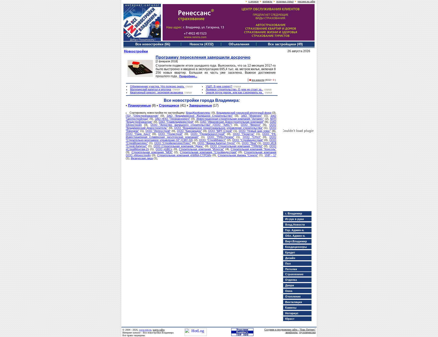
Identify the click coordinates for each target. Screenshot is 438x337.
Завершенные (200, 105)
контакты (267, 1)
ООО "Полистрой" (170, 133)
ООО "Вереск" (251, 124)
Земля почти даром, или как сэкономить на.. (234, 92)
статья (189, 86)
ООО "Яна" (249, 143)
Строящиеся (169, 105)
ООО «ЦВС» (164, 149)
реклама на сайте (306, 1)
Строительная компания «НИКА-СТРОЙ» (184, 155)
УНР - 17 (270, 155)
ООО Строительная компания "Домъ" (179, 146)
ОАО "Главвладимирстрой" (176, 121)
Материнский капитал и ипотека (150, 89)
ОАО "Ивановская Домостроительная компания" (232, 121)
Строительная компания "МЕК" (152, 152)
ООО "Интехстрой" (158, 130)
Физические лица (142, 158)
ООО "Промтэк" (244, 133)
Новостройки (136, 51)
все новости (258, 79)
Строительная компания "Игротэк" (201, 149)
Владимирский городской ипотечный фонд (243, 112)
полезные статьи (285, 1)
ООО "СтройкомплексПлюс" (172, 143)
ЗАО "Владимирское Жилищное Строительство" (200, 115)
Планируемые (139, 105)
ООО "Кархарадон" (189, 130)
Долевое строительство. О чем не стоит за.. (234, 89)
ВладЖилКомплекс (198, 112)
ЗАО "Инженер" (251, 115)
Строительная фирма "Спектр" (238, 155)
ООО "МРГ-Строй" (220, 130)
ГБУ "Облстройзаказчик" (142, 115)
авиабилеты (291, 332)
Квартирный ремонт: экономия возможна (156, 92)
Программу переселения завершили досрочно (203, 57)
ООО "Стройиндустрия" (247, 140)
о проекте (253, 1)
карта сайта (159, 329)
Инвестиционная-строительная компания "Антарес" (230, 118)
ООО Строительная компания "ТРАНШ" (236, 146)
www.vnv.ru (145, 329)
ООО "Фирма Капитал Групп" (216, 143)
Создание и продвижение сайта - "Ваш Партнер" (290, 329)
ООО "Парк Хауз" (138, 133)
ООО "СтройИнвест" (212, 140)
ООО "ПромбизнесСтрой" (208, 133)
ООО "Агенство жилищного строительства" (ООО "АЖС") (191, 124)
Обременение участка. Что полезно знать (157, 86)
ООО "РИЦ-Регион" (220, 136)
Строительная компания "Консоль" (253, 149)
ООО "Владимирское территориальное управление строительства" (218, 127)
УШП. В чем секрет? (219, 86)
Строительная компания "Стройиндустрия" (208, 152)
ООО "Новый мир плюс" (255, 130)
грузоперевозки (307, 332)
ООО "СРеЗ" (252, 136)
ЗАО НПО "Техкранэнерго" (172, 118)
